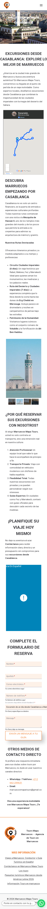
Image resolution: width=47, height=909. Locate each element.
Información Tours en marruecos (23, 883)
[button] (41, 903)
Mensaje (10, 718)
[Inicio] (11, 27)
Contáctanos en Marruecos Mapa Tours (23, 866)
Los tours (23, 870)
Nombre (10, 664)
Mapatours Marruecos (16, 33)
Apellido (10, 676)
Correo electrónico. (15, 684)
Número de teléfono (16, 695)
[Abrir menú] (41, 5)
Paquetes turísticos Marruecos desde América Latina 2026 (23, 877)
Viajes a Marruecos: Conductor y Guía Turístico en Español (23, 860)
